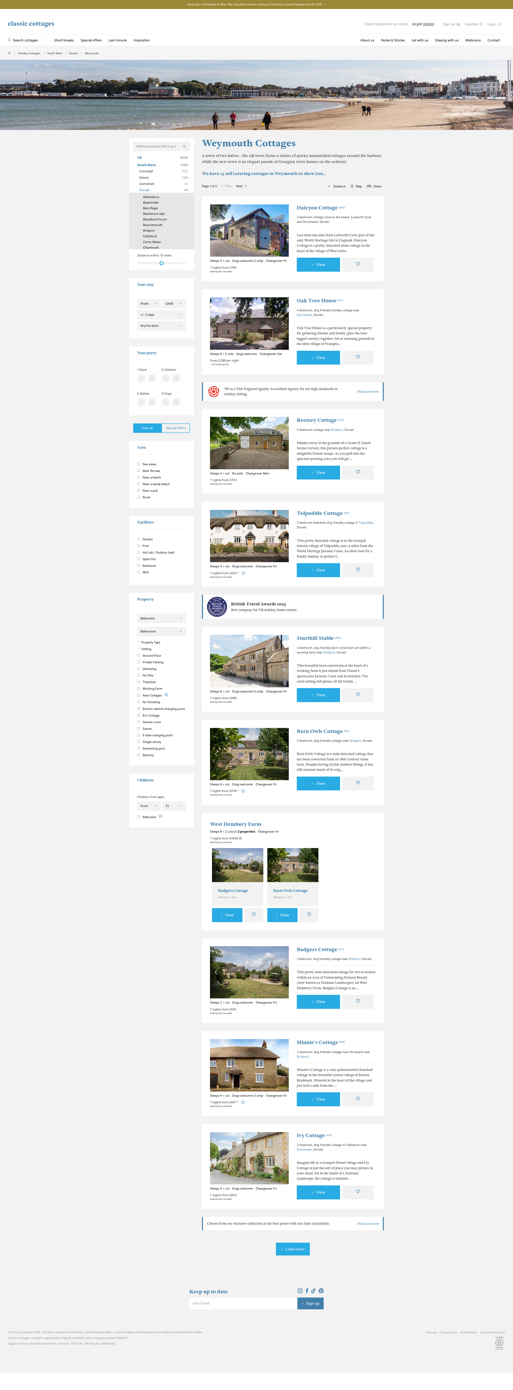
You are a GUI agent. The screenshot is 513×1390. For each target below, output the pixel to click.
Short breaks (64, 40)
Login (492, 24)
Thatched (149, 682)
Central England (124, 1332)
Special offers (91, 40)
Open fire (149, 559)
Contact (494, 40)
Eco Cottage (151, 715)
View (320, 264)
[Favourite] (358, 265)
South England (94, 1332)
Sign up (313, 1303)
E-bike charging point (157, 735)
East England (164, 1332)
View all (147, 428)
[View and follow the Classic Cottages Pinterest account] (321, 1292)
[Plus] (152, 378)
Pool (145, 546)
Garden (147, 539)
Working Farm (152, 688)
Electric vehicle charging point (163, 709)
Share (378, 186)
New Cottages (152, 695)
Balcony (148, 755)
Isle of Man (195, 1332)
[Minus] (141, 378)
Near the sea (151, 471)
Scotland (179, 1332)
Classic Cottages (22, 1332)
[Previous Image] (217, 230)
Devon (163, 178)
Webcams (473, 40)
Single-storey (151, 742)
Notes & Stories (393, 40)
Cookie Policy (468, 1332)
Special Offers (176, 428)
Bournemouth (153, 225)
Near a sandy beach (156, 484)
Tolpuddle (366, 523)
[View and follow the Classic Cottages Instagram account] (300, 1292)
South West (162, 165)
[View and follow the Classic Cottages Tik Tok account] (313, 1292)
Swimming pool (153, 748)
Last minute (117, 40)
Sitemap (431, 1332)
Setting (146, 649)
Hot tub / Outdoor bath (158, 552)
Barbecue (149, 566)
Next (239, 186)
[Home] (9, 53)
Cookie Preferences (492, 1332)
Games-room (151, 722)
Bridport (337, 430)
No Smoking (151, 702)
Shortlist (472, 24)
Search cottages (25, 40)
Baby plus (149, 817)
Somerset (163, 184)
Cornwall (163, 171)
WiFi (145, 572)
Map (359, 186)
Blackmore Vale (154, 214)
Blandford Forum (155, 219)
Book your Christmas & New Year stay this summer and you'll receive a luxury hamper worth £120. (255, 4)
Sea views (149, 464)
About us (367, 40)
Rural (146, 497)
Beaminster (151, 202)
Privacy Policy (448, 1332)
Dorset (163, 190)
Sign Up (449, 24)
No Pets (147, 675)
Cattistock (150, 236)
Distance (339, 186)
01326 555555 (423, 24)
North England (145, 1332)
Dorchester (304, 315)
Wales (109, 1332)
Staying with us (446, 40)
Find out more (368, 392)
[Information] (166, 695)
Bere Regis (150, 208)
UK (162, 158)
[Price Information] (243, 573)
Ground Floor (151, 655)
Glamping (149, 669)
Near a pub (150, 490)
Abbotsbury (151, 197)
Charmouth (151, 247)
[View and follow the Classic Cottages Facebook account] (307, 1292)
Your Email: (201, 1303)
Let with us (420, 40)
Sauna (146, 729)
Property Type (150, 642)
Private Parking (153, 662)
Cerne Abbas (152, 242)
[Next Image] (282, 230)
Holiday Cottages (54, 1332)
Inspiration (141, 40)
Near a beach (151, 477)
